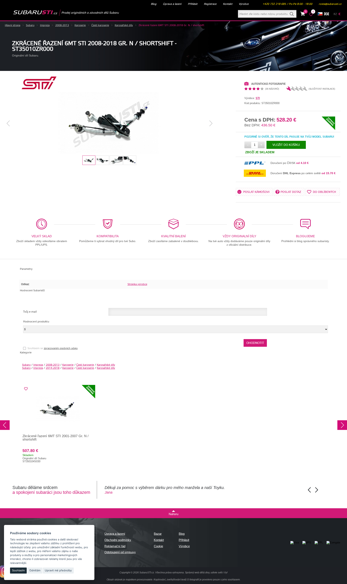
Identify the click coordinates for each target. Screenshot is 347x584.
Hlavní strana (12, 25)
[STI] (39, 88)
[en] (326, 13)
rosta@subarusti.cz (330, 4)
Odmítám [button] (34, 570)
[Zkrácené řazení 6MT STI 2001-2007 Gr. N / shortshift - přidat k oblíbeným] (26, 389)
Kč (335, 14)
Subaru (30, 25)
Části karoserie (100, 25)
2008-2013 (62, 25)
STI (258, 98)
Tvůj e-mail (30, 312)
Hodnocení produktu (36, 321)
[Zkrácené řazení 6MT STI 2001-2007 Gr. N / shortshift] (57, 409)
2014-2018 (52, 368)
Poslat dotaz (291, 192)
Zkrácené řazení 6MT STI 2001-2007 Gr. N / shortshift (55, 437)
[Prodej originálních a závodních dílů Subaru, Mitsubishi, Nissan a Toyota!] (59, 12)
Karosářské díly (124, 25)
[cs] (320, 13)
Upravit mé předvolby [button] (58, 570)
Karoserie (80, 25)
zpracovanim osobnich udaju (61, 348)
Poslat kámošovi (256, 192)
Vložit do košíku (286, 145)
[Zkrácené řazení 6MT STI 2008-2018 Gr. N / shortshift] (109, 123)
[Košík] (302, 14)
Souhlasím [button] (18, 570)
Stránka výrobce (137, 284)
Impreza (45, 25)
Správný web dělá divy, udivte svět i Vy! (206, 572)
